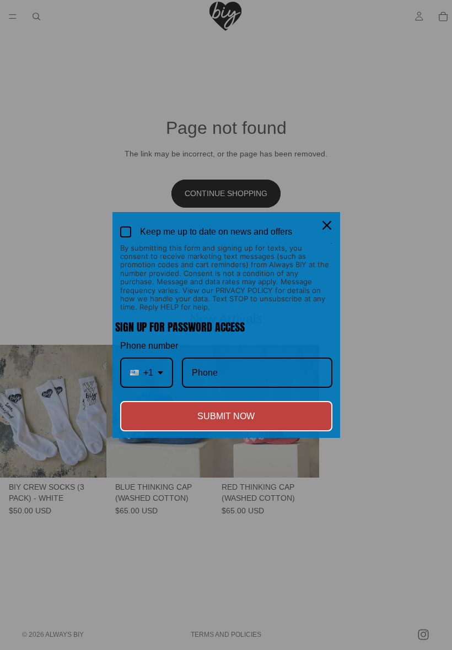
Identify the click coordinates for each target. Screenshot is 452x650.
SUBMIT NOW (226, 416)
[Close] (327, 225)
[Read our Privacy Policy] (331, 249)
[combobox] (146, 373)
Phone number (149, 345)
